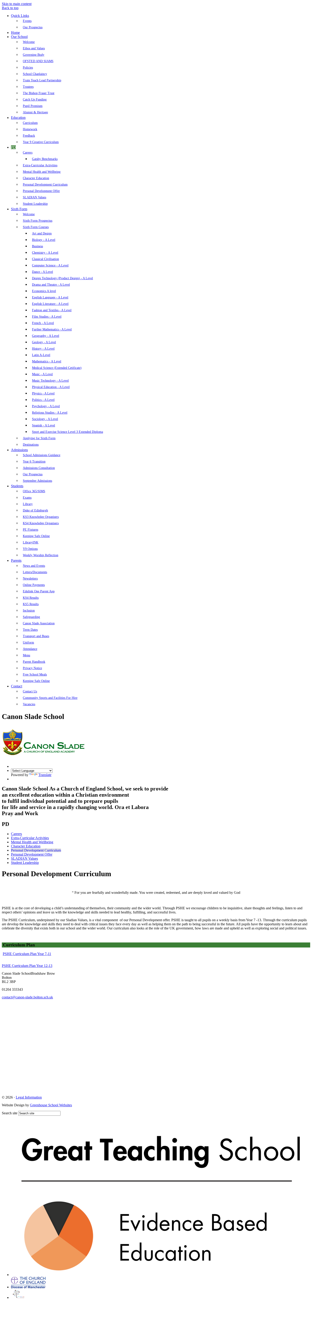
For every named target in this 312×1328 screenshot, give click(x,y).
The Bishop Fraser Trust (38, 93)
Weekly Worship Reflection (40, 555)
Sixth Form (19, 209)
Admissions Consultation (39, 468)
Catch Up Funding (35, 99)
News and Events (34, 565)
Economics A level (44, 291)
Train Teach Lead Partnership (42, 80)
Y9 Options (30, 549)
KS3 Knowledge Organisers (41, 517)
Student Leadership (35, 203)
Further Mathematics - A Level (52, 329)
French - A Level (43, 323)
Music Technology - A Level (50, 380)
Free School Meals (35, 674)
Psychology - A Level (46, 406)
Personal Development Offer (41, 191)
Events (27, 21)
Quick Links (20, 16)
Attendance (30, 649)
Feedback (29, 135)
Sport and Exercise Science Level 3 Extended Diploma (67, 432)
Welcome (29, 42)
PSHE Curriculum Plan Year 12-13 (27, 966)
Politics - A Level (43, 400)
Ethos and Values (34, 48)
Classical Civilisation (45, 259)
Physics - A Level (43, 393)
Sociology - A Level (45, 419)
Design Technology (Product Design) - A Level (62, 278)
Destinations (31, 444)
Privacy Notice (32, 668)
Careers (27, 152)
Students (17, 486)
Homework (30, 129)
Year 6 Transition (34, 461)
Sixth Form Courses (36, 227)
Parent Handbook (34, 661)
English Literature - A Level (50, 304)
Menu (26, 655)
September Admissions (37, 480)
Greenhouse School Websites (51, 1105)
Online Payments (34, 585)
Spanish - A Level (43, 425)
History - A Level (43, 348)
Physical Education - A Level (51, 387)
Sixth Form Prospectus (37, 220)
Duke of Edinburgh (35, 510)
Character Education (36, 178)
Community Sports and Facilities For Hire (50, 698)
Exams (27, 497)
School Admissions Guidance (41, 455)
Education (18, 118)
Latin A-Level (41, 355)
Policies (28, 67)
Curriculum (30, 123)
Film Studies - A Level (46, 316)
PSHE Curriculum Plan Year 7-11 (27, 954)
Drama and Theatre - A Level (51, 284)
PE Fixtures (30, 529)
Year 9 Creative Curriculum (41, 142)
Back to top (10, 8)
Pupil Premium (32, 106)
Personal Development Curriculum (45, 184)
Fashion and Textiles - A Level (51, 310)
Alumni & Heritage (35, 112)
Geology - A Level (44, 342)
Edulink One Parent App (39, 591)
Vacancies (29, 704)
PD (13, 147)
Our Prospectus (32, 27)
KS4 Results (31, 597)
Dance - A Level (42, 272)
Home (15, 33)
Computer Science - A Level (50, 265)
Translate (44, 775)
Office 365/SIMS (34, 491)
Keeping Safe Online (36, 536)
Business (37, 246)
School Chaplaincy (35, 74)
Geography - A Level (45, 336)
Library (28, 504)
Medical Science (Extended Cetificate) (57, 368)
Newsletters (30, 578)
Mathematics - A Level (46, 361)
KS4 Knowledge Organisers (41, 523)
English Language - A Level (50, 297)
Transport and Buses (36, 636)
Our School (19, 37)
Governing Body (33, 54)
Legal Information (29, 1097)
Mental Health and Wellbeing (42, 171)
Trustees (28, 86)
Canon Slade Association (39, 623)
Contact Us (30, 691)
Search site (9, 1113)
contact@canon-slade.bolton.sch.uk (27, 997)
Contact (16, 686)
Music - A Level (42, 374)
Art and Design (42, 233)
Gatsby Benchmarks (45, 159)
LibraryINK (30, 542)
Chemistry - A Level (45, 252)
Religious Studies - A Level (49, 412)
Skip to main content (17, 4)
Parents (16, 560)
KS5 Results (31, 604)
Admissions (19, 450)
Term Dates (30, 629)
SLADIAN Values (34, 197)
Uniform (28, 642)
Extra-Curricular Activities (40, 165)
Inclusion (29, 610)
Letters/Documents (35, 572)
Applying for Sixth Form (39, 438)
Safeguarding (31, 617)
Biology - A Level (43, 240)
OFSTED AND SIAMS (38, 61)
